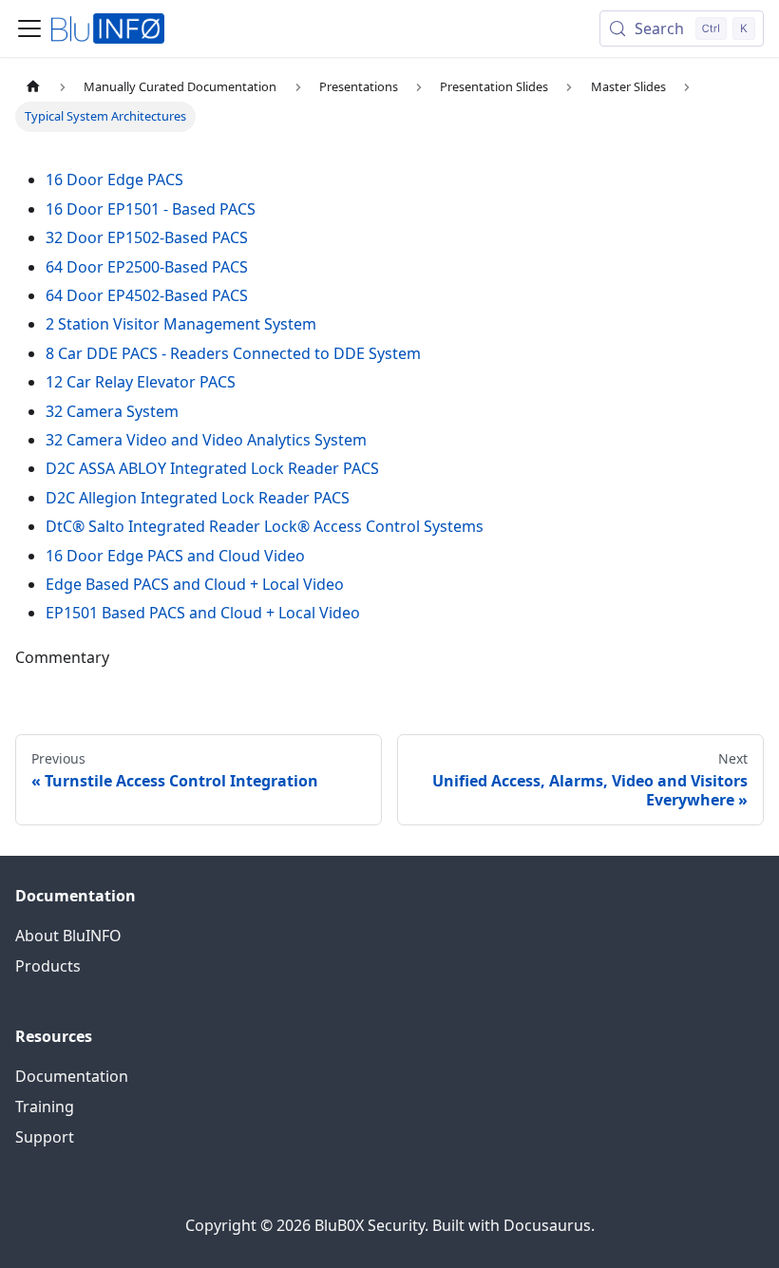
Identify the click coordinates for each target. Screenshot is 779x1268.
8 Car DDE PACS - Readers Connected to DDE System (233, 353)
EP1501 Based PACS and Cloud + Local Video (203, 612)
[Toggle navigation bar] (29, 28)
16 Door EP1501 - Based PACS (151, 209)
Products (48, 966)
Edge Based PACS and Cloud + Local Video (195, 584)
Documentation (71, 1076)
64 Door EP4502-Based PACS (147, 295)
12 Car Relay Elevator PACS (141, 381)
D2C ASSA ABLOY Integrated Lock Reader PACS (212, 468)
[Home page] (33, 87)
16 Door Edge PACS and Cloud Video (175, 555)
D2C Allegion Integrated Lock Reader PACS (198, 497)
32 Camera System (112, 411)
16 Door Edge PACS (114, 179)
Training (44, 1106)
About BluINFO (68, 935)
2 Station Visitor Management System (181, 323)
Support (44, 1136)
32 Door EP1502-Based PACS (147, 237)
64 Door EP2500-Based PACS (147, 266)
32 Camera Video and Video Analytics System (206, 439)
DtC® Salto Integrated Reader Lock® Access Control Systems (265, 526)
